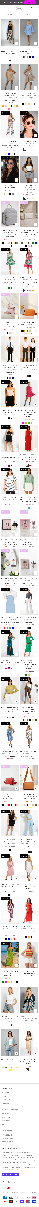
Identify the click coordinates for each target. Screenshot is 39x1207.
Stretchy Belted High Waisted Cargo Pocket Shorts (29, 189)
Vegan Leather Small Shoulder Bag (29, 324)
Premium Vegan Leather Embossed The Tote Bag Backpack (10, 233)
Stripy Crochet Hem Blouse (10, 1060)
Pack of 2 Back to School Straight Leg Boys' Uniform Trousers (10, 369)
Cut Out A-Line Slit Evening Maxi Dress (10, 661)
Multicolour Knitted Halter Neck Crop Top (29, 973)
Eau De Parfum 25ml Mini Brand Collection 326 (10, 542)
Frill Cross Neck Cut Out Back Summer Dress (10, 280)
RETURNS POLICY (8, 1142)
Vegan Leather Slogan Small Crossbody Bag (10, 796)
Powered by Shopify (28, 1192)
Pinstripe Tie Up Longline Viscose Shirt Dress (10, 754)
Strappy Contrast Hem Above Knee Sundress (29, 96)
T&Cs (4, 1124)
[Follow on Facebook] (3, 1182)
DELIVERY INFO (7, 1138)
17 (26, 1078)
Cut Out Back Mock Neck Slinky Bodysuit (28, 620)
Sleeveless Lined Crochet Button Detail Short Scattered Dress (28, 413)
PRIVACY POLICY (7, 1100)
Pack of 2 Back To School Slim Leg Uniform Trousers (29, 368)
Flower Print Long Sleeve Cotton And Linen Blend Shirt (28, 499)
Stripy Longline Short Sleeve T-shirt (10, 499)
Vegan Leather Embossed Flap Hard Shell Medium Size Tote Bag (29, 233)
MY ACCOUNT (7, 1135)
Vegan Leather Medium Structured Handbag (10, 325)
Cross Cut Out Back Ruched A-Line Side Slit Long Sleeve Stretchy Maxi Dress (29, 664)
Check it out (30, 2)
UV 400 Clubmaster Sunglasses (28, 142)
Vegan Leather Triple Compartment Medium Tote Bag (29, 796)
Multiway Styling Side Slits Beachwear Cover (10, 973)
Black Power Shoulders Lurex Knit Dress (10, 842)
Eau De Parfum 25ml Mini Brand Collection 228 (29, 581)
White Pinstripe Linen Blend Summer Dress (29, 886)
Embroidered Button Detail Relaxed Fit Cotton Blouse (10, 709)
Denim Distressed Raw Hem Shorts (10, 1018)
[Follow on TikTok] (14, 1182)
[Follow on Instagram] (9, 1182)
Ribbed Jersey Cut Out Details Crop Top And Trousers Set (29, 843)
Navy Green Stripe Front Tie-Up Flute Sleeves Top (29, 1019)
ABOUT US (5, 1093)
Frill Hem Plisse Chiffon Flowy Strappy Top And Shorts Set (10, 97)
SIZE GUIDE (6, 1121)
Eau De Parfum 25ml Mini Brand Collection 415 (10, 581)
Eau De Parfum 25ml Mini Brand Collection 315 (29, 542)
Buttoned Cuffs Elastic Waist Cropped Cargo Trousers (29, 710)
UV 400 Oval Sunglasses (10, 187)
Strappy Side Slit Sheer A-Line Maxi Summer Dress (29, 929)
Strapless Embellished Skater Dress (10, 457)
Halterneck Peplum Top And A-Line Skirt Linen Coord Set (29, 457)
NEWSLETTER (6, 1103)
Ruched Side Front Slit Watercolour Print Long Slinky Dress (10, 930)
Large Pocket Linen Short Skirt (10, 411)
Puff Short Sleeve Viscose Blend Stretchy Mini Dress (10, 620)
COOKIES (5, 1096)
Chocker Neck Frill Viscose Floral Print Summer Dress (29, 754)
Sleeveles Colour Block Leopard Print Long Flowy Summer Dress (10, 52)
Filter (9, 14)
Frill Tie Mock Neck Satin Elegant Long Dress (10, 886)
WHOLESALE (6, 1117)
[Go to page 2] (31, 1077)
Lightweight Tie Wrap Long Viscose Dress (28, 1061)
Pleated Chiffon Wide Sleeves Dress (29, 50)
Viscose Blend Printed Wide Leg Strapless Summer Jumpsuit (10, 144)
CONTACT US (6, 1114)
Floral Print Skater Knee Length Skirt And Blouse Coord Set (29, 281)
